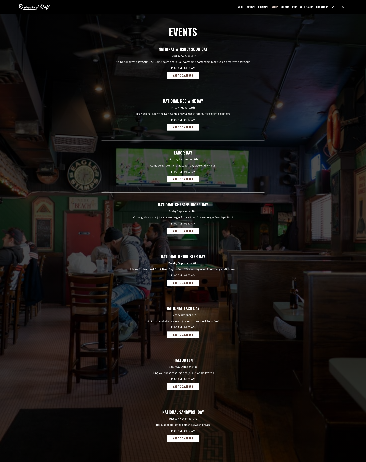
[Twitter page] (332, 7)
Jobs (294, 7)
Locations (322, 7)
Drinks (250, 7)
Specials (262, 7)
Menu (240, 7)
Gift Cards (306, 7)
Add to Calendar (183, 75)
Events (274, 7)
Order (285, 7)
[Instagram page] (343, 7)
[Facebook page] (338, 7)
